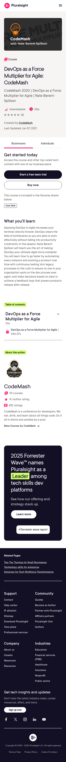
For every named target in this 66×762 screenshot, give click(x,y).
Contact (8, 599)
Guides (39, 599)
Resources (10, 666)
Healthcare (41, 664)
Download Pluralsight (16, 621)
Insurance (40, 670)
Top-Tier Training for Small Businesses (25, 562)
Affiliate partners (44, 616)
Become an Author (45, 605)
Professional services (16, 632)
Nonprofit (40, 675)
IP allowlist (10, 610)
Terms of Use (14, 751)
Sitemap (8, 616)
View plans (10, 627)
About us (9, 649)
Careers (8, 655)
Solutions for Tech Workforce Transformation (29, 572)
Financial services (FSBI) (45, 657)
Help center (10, 605)
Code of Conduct (49, 751)
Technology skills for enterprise (21, 567)
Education (41, 649)
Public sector (42, 681)
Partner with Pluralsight (48, 610)
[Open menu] (60, 6)
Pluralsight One (44, 621)
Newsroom (10, 660)
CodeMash (26, 123)
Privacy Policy (31, 751)
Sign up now (15, 709)
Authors (39, 627)
